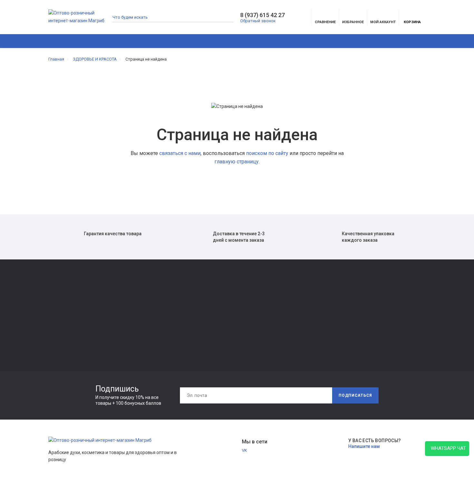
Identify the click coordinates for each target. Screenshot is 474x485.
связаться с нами (180, 153)
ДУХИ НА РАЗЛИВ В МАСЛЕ (324, 41)
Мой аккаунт (383, 22)
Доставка (212, 298)
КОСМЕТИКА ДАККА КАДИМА (255, 41)
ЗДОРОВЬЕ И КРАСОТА (123, 41)
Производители (294, 307)
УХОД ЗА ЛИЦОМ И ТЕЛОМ (74, 332)
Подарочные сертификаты (151, 334)
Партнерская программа (226, 325)
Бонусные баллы (295, 334)
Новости (432, 41)
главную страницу (236, 162)
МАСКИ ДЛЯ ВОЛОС (67, 323)
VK (244, 450)
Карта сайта (290, 298)
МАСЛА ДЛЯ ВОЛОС (68, 341)
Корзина (412, 22)
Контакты (135, 298)
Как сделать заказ (143, 325)
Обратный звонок (258, 20)
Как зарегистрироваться (150, 316)
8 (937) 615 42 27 (262, 15)
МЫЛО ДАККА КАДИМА (71, 314)
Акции (457, 41)
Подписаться (355, 395)
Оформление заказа (299, 316)
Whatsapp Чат (447, 448)
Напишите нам (364, 446)
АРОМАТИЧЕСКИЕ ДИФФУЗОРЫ (191, 41)
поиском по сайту (267, 153)
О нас (130, 307)
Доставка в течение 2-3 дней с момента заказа (239, 237)
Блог (408, 41)
